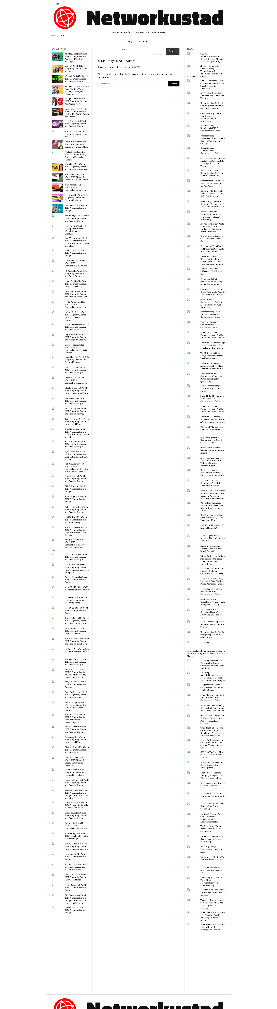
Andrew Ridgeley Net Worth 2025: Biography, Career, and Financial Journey (75, 706)
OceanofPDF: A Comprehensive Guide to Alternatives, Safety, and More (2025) (211, 303)
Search (124, 49)
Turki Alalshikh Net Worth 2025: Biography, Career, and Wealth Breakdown (77, 621)
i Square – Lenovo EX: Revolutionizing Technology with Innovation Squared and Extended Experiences (204, 71)
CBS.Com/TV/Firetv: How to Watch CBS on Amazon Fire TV (212, 755)
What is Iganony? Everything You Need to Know (211, 849)
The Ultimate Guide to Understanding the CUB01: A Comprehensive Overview (212, 419)
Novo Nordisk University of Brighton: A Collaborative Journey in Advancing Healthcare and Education (212, 494)
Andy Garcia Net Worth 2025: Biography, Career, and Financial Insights (75, 729)
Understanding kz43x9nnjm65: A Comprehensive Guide (210, 150)
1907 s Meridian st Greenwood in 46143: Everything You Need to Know (211, 613)
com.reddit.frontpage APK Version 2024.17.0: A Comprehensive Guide (212, 697)
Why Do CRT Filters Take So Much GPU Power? (211, 428)
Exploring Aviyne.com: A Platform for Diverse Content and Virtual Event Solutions (212, 664)
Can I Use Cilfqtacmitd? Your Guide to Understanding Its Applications (211, 117)
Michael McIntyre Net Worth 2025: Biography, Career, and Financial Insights (75, 156)
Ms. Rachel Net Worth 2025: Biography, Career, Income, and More (75, 739)
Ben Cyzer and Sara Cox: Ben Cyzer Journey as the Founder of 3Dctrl (211, 517)
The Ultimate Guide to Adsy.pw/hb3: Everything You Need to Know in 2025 (211, 366)
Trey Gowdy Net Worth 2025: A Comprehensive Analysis (75, 684)
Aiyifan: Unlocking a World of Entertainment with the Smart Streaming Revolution (212, 84)
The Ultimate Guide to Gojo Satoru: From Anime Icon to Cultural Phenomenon (212, 345)
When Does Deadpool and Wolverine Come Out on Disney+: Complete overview (212, 719)
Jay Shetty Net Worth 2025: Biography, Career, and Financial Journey (77, 600)
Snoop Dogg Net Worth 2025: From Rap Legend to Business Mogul (76, 836)
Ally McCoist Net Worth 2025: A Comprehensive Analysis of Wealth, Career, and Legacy (77, 57)
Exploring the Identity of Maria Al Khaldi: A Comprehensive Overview (211, 571)
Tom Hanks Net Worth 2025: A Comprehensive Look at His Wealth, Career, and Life (77, 433)
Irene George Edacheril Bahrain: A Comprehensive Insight (212, 450)
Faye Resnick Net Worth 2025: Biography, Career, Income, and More (76, 631)
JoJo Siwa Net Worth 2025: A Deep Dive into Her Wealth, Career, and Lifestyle (76, 230)
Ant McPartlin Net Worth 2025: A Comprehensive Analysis (76, 579)
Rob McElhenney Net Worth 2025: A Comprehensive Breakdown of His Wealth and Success (77, 468)
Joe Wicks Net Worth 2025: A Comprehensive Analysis (77, 650)
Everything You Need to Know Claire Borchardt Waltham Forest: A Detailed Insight (211, 462)
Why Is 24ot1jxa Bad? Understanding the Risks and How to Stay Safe (211, 173)
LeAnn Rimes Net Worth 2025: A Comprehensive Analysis (76, 208)
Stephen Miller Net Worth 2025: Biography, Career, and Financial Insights (77, 662)
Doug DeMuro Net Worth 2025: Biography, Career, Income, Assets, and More (76, 846)
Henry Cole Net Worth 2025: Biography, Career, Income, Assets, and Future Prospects (77, 568)
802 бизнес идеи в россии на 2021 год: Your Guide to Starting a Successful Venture (212, 162)
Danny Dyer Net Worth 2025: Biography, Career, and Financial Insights (75, 370)
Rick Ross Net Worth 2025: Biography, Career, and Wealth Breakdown (77, 867)
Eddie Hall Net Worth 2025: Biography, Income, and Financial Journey (77, 359)
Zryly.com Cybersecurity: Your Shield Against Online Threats (212, 95)
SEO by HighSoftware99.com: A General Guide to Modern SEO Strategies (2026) (211, 57)
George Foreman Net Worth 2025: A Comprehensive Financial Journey (76, 349)
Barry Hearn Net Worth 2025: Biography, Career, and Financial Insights (75, 401)
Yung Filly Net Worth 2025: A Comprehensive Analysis (77, 588)
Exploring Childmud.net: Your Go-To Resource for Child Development (211, 193)
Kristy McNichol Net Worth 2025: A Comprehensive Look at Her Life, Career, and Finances (69, 544)
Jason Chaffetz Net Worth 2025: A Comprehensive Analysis (76, 610)
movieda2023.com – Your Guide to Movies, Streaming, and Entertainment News (211, 818)
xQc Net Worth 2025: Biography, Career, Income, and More (77, 68)
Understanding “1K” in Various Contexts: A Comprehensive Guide (210, 314)
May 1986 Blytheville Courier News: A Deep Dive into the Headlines (212, 440)
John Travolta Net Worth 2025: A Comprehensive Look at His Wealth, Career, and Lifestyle (77, 242)
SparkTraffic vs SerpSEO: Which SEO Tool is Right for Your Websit (212, 183)
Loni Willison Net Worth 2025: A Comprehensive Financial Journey (76, 520)
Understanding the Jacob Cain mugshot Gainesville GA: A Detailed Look (211, 106)
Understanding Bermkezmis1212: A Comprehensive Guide (210, 128)
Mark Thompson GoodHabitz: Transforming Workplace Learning (212, 602)
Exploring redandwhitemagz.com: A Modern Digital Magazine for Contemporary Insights (212, 676)
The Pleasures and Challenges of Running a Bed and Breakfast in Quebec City (211, 377)
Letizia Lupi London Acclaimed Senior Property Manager (212, 538)
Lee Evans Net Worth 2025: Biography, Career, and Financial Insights (77, 198)
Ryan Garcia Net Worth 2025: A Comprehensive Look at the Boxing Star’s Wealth (76, 455)
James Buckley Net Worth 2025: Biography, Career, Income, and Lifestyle (76, 284)
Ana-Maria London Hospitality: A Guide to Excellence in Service (210, 483)
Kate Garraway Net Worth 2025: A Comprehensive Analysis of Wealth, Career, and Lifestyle (77, 794)
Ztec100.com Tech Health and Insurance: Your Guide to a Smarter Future (212, 249)
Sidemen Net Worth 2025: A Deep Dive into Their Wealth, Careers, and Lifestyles (77, 90)
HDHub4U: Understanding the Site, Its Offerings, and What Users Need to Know (212, 708)
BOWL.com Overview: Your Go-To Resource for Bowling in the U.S (212, 765)
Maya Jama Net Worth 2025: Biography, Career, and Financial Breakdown (76, 167)
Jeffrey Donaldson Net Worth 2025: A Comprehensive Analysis (76, 263)
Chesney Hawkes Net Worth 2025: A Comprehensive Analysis (76, 380)
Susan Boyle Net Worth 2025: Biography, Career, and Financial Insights (75, 815)
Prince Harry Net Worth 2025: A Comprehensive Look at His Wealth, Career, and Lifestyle (77, 113)
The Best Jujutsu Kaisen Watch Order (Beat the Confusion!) (210, 829)
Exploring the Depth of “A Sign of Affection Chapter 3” (212, 860)
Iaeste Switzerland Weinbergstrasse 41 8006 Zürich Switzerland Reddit (212, 335)
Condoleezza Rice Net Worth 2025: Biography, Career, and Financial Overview (75, 761)
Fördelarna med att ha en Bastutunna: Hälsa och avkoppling (211, 839)
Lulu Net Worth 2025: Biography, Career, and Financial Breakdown (75, 772)
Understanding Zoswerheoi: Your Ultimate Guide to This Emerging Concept (212, 139)
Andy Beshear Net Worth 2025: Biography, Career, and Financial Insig (76, 695)
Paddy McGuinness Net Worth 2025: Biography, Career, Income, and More (76, 144)
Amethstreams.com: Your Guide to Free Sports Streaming (212, 806)
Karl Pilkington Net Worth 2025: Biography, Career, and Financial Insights (77, 218)
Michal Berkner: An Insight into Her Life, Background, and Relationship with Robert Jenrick (212, 560)
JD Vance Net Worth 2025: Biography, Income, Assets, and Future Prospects (77, 273)
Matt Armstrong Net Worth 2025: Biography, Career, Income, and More (76, 177)
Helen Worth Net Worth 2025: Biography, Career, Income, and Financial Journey (76, 316)
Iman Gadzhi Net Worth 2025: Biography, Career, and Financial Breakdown (76, 294)
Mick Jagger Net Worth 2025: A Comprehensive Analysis (75, 499)
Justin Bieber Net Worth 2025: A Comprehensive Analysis (75, 887)
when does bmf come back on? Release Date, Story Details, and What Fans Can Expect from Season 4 (212, 731)
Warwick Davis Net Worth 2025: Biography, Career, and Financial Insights (76, 79)
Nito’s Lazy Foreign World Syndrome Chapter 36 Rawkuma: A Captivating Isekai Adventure (212, 228)
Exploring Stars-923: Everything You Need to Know (211, 870)
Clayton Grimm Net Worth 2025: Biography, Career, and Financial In (77, 750)
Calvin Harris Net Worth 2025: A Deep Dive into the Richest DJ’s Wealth (76, 805)
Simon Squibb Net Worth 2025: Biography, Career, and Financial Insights (76, 444)
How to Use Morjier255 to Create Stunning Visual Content (211, 238)
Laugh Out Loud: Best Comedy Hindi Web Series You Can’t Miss (211, 687)
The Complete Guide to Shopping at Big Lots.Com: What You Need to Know (212, 775)
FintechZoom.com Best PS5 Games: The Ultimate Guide (211, 271)
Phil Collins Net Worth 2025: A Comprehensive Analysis (75, 489)
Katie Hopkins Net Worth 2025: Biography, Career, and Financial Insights (76, 509)
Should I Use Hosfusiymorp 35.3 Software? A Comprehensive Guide (212, 399)
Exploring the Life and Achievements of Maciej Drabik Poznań (211, 548)
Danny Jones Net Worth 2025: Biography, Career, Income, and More (75, 877)
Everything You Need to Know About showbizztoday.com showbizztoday (211, 881)
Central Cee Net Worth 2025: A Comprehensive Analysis (75, 910)
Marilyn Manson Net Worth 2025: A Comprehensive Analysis (76, 187)
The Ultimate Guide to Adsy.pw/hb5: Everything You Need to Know (211, 356)
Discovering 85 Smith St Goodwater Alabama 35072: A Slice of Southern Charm (212, 204)
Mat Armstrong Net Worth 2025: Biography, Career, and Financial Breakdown (77, 641)
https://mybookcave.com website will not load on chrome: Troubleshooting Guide (212, 744)
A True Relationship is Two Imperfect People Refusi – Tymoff (212, 624)
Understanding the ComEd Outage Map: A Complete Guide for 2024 (212, 635)
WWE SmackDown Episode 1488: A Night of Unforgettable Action (212, 927)
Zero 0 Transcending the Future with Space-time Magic (211, 388)
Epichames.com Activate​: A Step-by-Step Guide (212, 784)
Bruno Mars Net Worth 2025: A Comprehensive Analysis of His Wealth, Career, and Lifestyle (75, 673)
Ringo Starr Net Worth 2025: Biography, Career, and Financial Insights (75, 478)
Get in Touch (144, 41)
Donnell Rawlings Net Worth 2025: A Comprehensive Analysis (76, 826)
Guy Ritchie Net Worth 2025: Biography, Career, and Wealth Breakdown (75, 337)
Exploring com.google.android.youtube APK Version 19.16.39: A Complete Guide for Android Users (206, 649)
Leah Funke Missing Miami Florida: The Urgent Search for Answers (212, 892)
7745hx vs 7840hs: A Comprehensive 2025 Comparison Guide (209, 325)
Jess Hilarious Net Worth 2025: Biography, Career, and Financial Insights (76, 557)
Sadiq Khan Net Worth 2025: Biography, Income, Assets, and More (76, 101)
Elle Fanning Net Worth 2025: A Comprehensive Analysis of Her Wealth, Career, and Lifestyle (75, 899)
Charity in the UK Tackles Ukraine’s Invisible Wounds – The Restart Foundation (212, 292)
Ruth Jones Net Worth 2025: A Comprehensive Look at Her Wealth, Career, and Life (75, 718)
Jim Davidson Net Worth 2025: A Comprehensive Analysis (76, 253)
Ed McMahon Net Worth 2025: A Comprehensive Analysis (76, 857)
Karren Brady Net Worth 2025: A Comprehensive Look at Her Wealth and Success (76, 531)
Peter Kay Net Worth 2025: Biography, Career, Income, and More (77, 134)
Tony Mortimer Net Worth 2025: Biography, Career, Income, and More (77, 421)
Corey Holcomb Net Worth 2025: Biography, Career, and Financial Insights (77, 782)
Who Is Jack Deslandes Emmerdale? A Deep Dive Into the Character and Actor (211, 507)
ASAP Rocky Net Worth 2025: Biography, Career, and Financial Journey (75, 411)
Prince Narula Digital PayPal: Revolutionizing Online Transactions (211, 282)
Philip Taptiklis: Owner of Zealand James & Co (212, 526)
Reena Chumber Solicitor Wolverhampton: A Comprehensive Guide (211, 592)
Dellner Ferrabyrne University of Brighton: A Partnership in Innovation (212, 473)
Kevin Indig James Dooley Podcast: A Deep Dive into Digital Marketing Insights (212, 581)
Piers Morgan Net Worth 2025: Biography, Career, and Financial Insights (76, 124)
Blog (130, 41)
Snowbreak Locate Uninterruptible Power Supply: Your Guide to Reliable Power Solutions (211, 260)
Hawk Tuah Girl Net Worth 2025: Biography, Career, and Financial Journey (77, 327)
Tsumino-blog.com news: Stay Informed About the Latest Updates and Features (211, 904)
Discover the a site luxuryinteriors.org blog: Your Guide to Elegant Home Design (211, 215)
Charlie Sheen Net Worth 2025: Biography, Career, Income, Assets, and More (76, 390)
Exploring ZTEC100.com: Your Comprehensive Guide (212, 794)
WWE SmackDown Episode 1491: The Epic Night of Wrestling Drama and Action (212, 916)
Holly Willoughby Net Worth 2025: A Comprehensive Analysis (76, 304)
